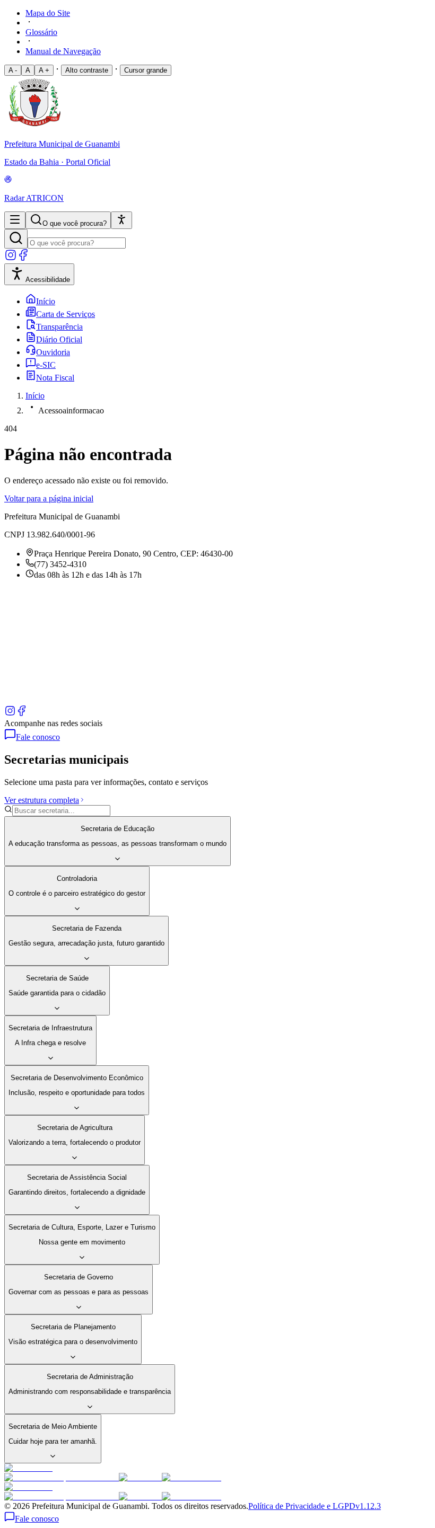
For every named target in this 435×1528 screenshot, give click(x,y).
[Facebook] (23, 258)
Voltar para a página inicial (48, 498)
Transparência (59, 326)
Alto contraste (86, 70)
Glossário (41, 32)
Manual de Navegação (63, 51)
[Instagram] (10, 258)
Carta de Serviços (65, 314)
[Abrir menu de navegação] (14, 220)
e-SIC (46, 364)
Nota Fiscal (55, 377)
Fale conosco (38, 736)
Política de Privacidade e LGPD (301, 1506)
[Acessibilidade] (121, 220)
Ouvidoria (53, 352)
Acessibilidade (47, 280)
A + (44, 70)
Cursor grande (145, 70)
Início (45, 301)
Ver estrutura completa (41, 800)
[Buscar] (16, 239)
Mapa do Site (47, 12)
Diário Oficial (59, 339)
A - (12, 70)
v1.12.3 (368, 1506)
